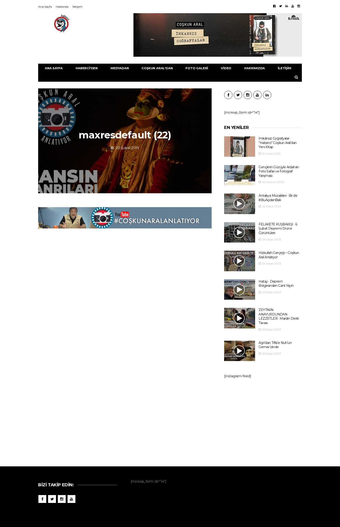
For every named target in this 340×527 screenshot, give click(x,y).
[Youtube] (292, 6)
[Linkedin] (286, 6)
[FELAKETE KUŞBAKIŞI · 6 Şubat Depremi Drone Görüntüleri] (239, 232)
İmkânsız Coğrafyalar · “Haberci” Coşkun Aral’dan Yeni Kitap (278, 142)
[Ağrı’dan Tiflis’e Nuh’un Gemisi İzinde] (239, 351)
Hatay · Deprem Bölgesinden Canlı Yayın (276, 283)
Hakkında (62, 6)
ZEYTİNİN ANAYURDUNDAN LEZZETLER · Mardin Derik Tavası (279, 316)
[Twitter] (280, 6)
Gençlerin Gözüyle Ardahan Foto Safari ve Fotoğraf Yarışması (279, 171)
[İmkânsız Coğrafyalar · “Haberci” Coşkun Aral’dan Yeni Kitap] (239, 146)
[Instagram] (298, 6)
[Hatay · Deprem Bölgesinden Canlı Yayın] (239, 289)
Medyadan (120, 68)
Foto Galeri (196, 68)
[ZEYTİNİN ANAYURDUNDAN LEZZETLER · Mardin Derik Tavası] (239, 318)
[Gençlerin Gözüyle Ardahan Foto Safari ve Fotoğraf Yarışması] (239, 175)
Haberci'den (87, 68)
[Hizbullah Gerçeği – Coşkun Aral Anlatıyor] (239, 261)
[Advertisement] (263, 420)
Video (226, 68)
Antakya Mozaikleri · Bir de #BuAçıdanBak (278, 197)
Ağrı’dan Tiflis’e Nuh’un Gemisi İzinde (275, 345)
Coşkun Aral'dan (157, 68)
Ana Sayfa (45, 6)
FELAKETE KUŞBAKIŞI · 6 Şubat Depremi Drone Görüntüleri (278, 228)
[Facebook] (274, 6)
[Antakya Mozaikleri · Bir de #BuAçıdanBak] (239, 203)
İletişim (77, 6)
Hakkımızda (254, 68)
